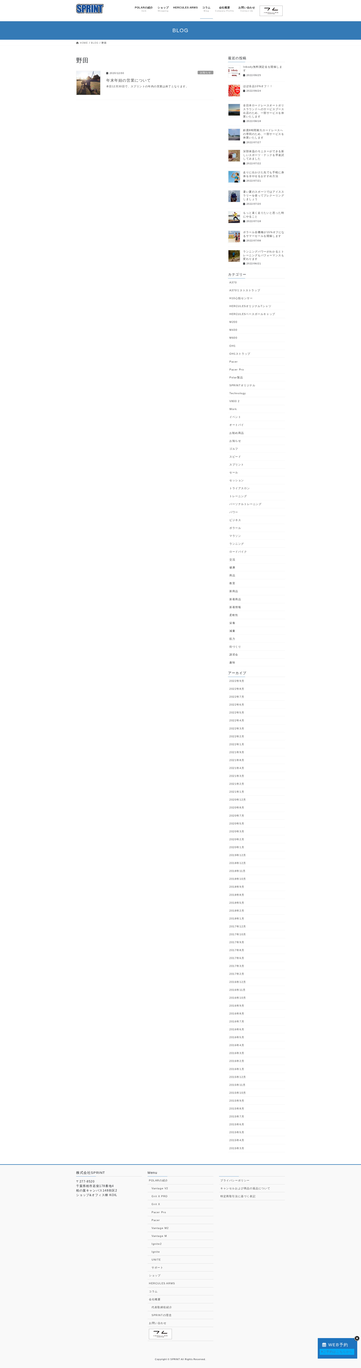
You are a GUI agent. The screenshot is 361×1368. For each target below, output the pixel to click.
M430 (233, 329)
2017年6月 (236, 958)
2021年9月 (236, 752)
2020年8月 (236, 807)
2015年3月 (236, 1148)
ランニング (236, 543)
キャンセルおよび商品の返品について (245, 1188)
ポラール (235, 527)
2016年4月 (236, 1045)
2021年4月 (236, 768)
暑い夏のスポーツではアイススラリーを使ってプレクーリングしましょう (263, 195)
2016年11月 (237, 989)
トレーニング (238, 496)
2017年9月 (236, 942)
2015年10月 (237, 1092)
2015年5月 (236, 1132)
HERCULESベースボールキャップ (252, 314)
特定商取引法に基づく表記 (238, 1196)
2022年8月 (236, 688)
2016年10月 (237, 997)
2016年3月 (236, 1053)
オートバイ (236, 424)
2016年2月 (236, 1060)
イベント (235, 416)
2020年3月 (236, 831)
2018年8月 (236, 894)
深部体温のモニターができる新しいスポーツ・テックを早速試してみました (263, 155)
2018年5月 (236, 902)
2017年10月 (237, 934)
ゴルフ (233, 448)
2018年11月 (237, 870)
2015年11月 (237, 1084)
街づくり (235, 646)
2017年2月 (236, 973)
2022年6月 (236, 704)
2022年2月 (236, 736)
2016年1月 (236, 1069)
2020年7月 (236, 815)
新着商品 (235, 599)
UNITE (156, 1259)
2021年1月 (236, 791)
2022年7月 (236, 696)
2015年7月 (236, 1116)
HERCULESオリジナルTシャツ (250, 306)
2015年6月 (236, 1124)
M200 (233, 321)
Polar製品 (236, 377)
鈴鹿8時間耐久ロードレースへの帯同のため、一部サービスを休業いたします (263, 134)
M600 (233, 337)
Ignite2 (157, 1243)
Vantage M (159, 1235)
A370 (233, 282)
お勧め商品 (236, 432)
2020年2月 (236, 839)
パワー (233, 512)
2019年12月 (237, 855)
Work (233, 409)
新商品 (233, 591)
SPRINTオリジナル (242, 385)
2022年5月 (236, 712)
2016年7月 (236, 1021)
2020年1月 (236, 847)
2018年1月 (236, 918)
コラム (153, 1291)
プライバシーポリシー (235, 1180)
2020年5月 (236, 823)
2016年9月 (236, 1005)
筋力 (232, 638)
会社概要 (155, 1299)
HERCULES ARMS (162, 1283)
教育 (232, 583)
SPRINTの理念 (162, 1315)
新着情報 (235, 607)
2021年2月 (236, 783)
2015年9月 (236, 1100)
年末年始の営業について (128, 80)
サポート (157, 1267)
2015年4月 (236, 1140)
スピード (235, 456)
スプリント (236, 464)
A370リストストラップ (244, 290)
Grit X (156, 1204)
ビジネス (235, 520)
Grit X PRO (160, 1196)
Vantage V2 (160, 1188)
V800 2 (234, 401)
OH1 (232, 345)
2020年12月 (237, 799)
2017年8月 (236, 950)
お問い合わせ (158, 1323)
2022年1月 (236, 744)
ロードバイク (238, 551)
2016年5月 (236, 1037)
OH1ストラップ (239, 353)
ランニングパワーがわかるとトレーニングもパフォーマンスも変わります (263, 255)
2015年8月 (236, 1108)
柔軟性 (233, 615)
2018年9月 (236, 886)
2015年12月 (237, 1076)
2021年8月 (236, 760)
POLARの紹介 (158, 1180)
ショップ (155, 1275)
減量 (232, 630)
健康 (232, 567)
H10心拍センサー (241, 298)
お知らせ (205, 72)
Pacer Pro (236, 369)
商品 (232, 575)
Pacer (233, 361)
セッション (236, 480)
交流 (232, 559)
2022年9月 (236, 680)
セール (233, 472)
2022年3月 (236, 728)
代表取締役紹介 (162, 1307)
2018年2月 (236, 910)
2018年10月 (237, 878)
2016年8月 (236, 1013)
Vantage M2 (160, 1228)
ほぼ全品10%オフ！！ (258, 86)
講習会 (233, 654)
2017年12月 (237, 926)
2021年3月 (236, 775)
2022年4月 (236, 720)
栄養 (232, 622)
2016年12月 (237, 981)
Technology (237, 393)
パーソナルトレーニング (245, 504)
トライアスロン (239, 488)
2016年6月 (236, 1029)
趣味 (232, 662)
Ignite (156, 1251)
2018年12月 (237, 863)
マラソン (235, 535)
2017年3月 (236, 965)
